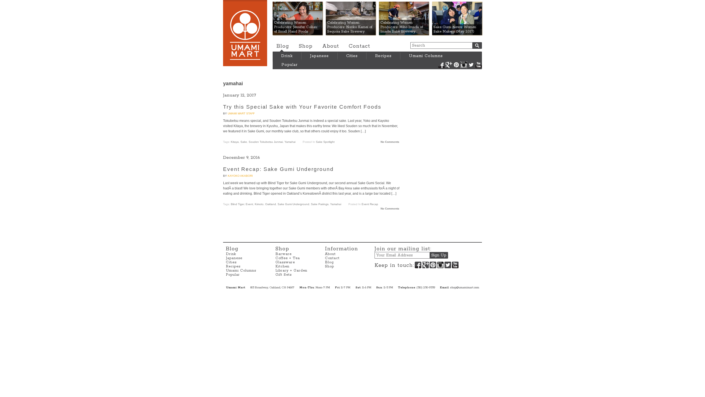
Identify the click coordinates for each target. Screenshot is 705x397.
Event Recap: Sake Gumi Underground (278, 169)
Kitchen (282, 266)
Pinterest (456, 64)
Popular (289, 64)
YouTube (478, 64)
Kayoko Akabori (240, 175)
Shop (306, 46)
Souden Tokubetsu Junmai (266, 141)
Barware (283, 254)
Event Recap (370, 204)
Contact (359, 46)
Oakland (270, 204)
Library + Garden (291, 271)
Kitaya (235, 141)
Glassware (285, 262)
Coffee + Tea (287, 258)
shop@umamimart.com (464, 287)
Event (249, 204)
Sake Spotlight (325, 141)
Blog (282, 46)
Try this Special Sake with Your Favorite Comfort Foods (302, 107)
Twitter (471, 64)
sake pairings (320, 204)
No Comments (390, 141)
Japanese (319, 55)
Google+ (449, 64)
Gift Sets (283, 275)
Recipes (383, 55)
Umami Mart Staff (241, 113)
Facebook (441, 64)
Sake (243, 141)
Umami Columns (426, 55)
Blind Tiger (237, 204)
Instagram (463, 64)
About (330, 46)
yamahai (289, 141)
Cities (352, 55)
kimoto (259, 204)
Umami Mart (245, 33)
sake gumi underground (293, 204)
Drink (287, 55)
